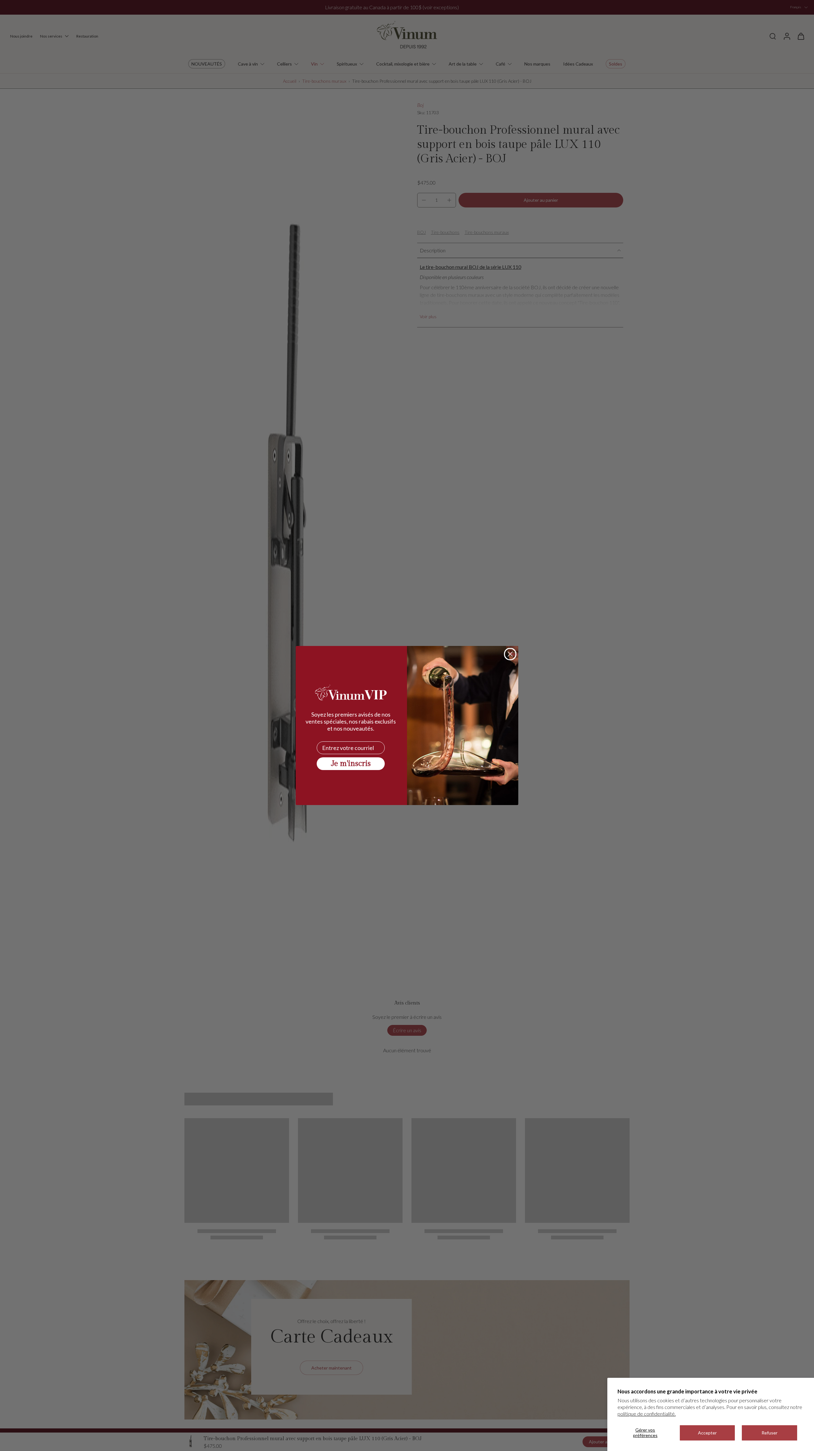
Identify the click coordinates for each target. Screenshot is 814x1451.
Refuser (769, 1432)
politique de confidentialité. (646, 1414)
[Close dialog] (510, 654)
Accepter (707, 1432)
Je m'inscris (351, 763)
